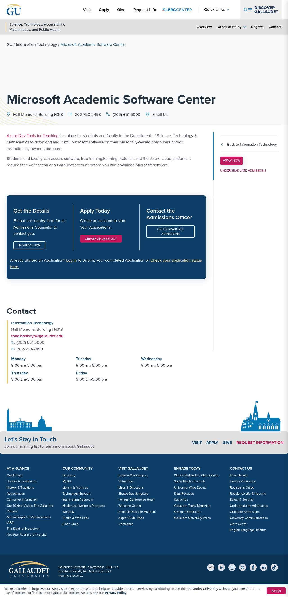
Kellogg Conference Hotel (136, 499)
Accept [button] (276, 590)
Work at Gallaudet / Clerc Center (196, 475)
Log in (71, 260)
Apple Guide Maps (131, 517)
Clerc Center (239, 524)
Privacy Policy (115, 592)
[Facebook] (253, 567)
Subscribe (181, 499)
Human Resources (243, 481)
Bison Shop (71, 524)
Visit (87, 10)
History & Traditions (20, 487)
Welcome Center (129, 505)
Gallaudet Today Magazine (192, 505)
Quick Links (214, 9)
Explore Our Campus (132, 475)
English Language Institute (248, 530)
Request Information (260, 442)
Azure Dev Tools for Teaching (32, 136)
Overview (204, 26)
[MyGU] (210, 567)
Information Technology (36, 44)
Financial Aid (239, 475)
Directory (69, 475)
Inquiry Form (29, 245)
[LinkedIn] (263, 567)
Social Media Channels (189, 481)
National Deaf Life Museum (137, 511)
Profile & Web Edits (76, 517)
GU (10, 44)
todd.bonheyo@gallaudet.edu (37, 336)
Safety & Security (242, 499)
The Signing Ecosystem (23, 528)
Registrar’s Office (242, 487)
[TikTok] (274, 567)
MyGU (67, 481)
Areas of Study (229, 26)
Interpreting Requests (78, 499)
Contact (274, 26)
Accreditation (16, 493)
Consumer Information (22, 499)
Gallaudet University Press (192, 517)
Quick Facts (15, 475)
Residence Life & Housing (248, 493)
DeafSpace (125, 524)
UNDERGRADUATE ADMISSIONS (243, 170)
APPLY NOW (233, 160)
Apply (105, 10)
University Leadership (22, 481)
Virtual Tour (126, 481)
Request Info (144, 10)
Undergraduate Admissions (170, 231)
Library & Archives (75, 487)
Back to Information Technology (252, 144)
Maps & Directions (131, 487)
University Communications (249, 517)
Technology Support (76, 493)
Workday (68, 511)
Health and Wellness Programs (84, 505)
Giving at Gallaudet (187, 511)
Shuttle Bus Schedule (133, 493)
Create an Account (101, 238)
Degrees (258, 26)
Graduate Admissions (245, 511)
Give (121, 10)
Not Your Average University (26, 534)
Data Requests (184, 493)
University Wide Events (190, 487)
